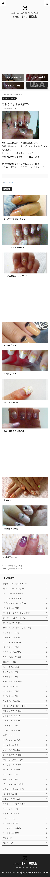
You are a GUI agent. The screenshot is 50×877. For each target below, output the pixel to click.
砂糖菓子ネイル (10, 557)
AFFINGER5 (25, 874)
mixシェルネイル (10, 402)
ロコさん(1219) (9, 374)
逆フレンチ (8, 500)
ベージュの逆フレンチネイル (15, 276)
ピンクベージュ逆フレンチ (14, 219)
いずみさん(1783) (15, 566)
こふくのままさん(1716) (13, 247)
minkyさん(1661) (10, 529)
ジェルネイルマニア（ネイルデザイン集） (25, 867)
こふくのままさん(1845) (13, 431)
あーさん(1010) (9, 345)
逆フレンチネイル (10, 182)
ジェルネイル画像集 (25, 16)
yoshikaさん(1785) (15, 569)
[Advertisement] (25, 46)
